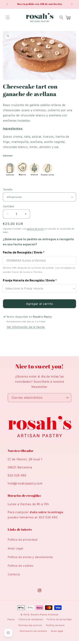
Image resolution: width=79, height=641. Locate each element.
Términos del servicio (30, 625)
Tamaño (7, 189)
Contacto (14, 574)
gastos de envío (35, 229)
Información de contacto (33, 631)
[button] (7, 17)
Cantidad (8, 206)
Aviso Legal (15, 548)
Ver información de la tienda (26, 327)
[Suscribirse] (67, 397)
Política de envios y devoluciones (30, 557)
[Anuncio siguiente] (72, 4)
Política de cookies (20, 565)
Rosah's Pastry (39, 614)
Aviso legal (57, 631)
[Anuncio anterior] (7, 4)
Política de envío (55, 625)
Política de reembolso (30, 619)
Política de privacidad (22, 539)
